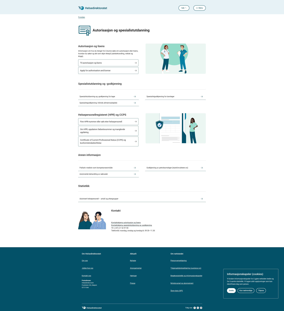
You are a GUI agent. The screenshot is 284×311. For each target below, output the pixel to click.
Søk (182, 8)
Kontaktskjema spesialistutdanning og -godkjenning (131, 225)
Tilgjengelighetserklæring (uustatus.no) (186, 268)
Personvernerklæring (179, 261)
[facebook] (194, 308)
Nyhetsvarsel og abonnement (182, 283)
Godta (231, 291)
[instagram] (201, 308)
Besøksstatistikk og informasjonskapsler (186, 276)
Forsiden (81, 17)
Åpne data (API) (177, 291)
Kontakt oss (86, 276)
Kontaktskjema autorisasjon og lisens (126, 223)
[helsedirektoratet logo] (93, 307)
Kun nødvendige (246, 291)
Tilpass (261, 291)
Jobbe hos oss (87, 268)
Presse (132, 283)
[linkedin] (198, 308)
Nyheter (133, 261)
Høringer (133, 276)
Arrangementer (136, 268)
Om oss (85, 261)
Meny (201, 8)
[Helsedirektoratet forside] (94, 8)
